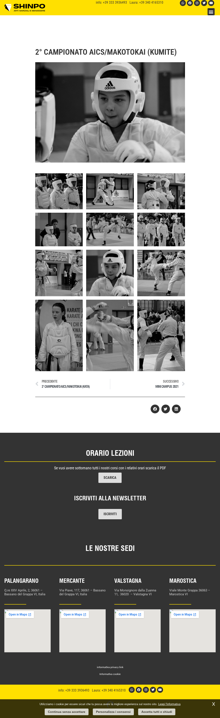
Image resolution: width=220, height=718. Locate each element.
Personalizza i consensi (113, 711)
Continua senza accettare (66, 711)
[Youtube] (211, 3)
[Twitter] (204, 3)
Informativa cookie (110, 674)
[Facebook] (190, 3)
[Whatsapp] (183, 3)
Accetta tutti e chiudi (156, 711)
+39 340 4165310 (151, 2)
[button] (211, 11)
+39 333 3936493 (116, 2)
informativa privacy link (110, 667)
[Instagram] (197, 3)
